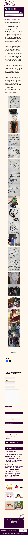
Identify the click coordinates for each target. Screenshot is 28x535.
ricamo (17, 467)
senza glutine (14, 471)
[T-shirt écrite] (14, 278)
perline (17, 464)
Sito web (7, 385)
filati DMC (13, 458)
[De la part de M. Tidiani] (14, 152)
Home (5, 19)
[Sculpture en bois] (14, 127)
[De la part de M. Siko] (14, 165)
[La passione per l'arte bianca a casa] (18, 496)
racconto (7, 467)
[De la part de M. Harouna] (14, 177)
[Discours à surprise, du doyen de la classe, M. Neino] (14, 240)
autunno (8, 453)
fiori (16, 458)
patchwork (16, 463)
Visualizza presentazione (14, 349)
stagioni (19, 471)
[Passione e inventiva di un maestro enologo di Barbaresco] (9, 505)
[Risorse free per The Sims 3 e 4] (18, 505)
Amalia (7, 427)
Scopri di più (23, 533)
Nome (7, 376)
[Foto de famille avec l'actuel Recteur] (14, 290)
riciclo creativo (9, 469)
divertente (18, 454)
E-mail (7, 380)
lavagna (15, 461)
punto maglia (20, 466)
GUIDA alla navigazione (11, 436)
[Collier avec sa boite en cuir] (14, 115)
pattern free (10, 465)
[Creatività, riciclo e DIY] (9, 496)
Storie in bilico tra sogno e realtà (13, 426)
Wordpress (13, 476)
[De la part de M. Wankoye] (14, 140)
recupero (12, 467)
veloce (16, 475)
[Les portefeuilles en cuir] (14, 303)
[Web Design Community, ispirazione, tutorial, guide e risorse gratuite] (9, 487)
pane (6, 463)
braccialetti (13, 453)
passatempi (11, 463)
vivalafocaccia (8, 476)
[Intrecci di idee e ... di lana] (18, 487)
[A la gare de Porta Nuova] (14, 328)
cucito (6, 454)
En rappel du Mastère (12, 22)
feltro (7, 458)
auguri (16, 451)
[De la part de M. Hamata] (14, 227)
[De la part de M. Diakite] (14, 102)
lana (11, 461)
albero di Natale (9, 451)
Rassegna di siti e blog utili (11, 434)
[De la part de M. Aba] (14, 265)
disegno (12, 454)
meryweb (12, 24)
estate (7, 457)
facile (12, 456)
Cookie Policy (9, 445)
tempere (7, 473)
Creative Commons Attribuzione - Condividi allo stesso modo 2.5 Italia (14, 525)
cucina (20, 453)
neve (19, 461)
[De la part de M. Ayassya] (14, 190)
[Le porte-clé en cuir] (14, 202)
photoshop (8, 466)
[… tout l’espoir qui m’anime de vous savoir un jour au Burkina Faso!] (14, 315)
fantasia (18, 457)
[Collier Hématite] (14, 215)
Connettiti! (8, 438)
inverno (7, 461)
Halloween (20, 460)
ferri (10, 458)
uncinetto (9, 475)
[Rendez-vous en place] (14, 340)
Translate (16, 419)
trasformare (13, 473)
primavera (14, 466)
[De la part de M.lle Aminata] (14, 253)
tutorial (18, 473)
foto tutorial (13, 460)
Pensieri (9, 19)
